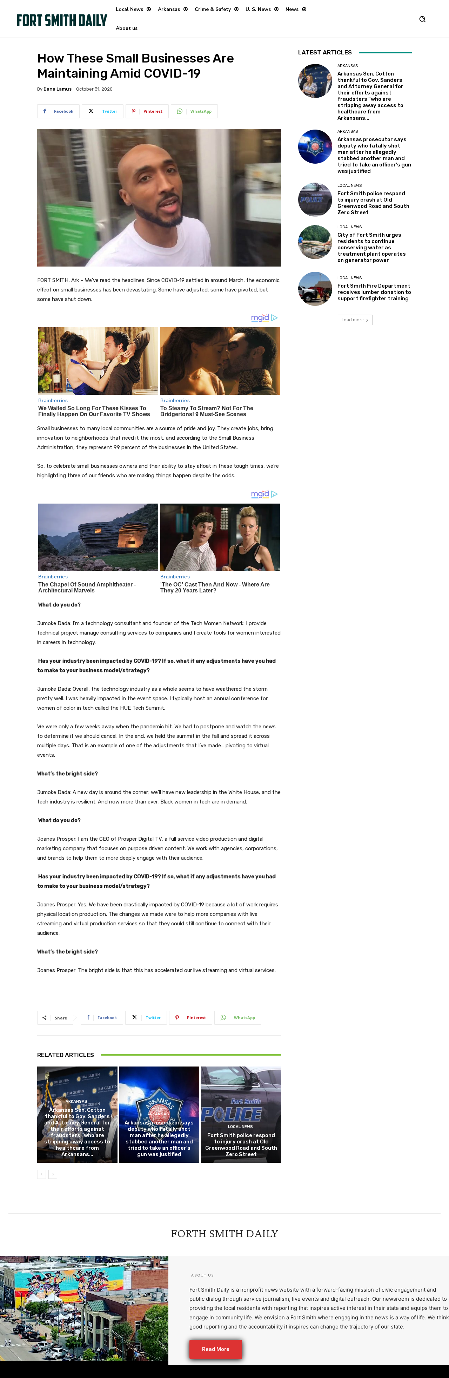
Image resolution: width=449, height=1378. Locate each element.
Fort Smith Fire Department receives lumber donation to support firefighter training (374, 292)
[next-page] (52, 1174)
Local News (240, 1127)
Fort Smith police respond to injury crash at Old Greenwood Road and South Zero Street (241, 1144)
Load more (353, 320)
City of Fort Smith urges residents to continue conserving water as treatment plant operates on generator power (371, 247)
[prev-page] (41, 1174)
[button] (422, 19)
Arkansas (76, 1101)
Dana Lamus (57, 89)
